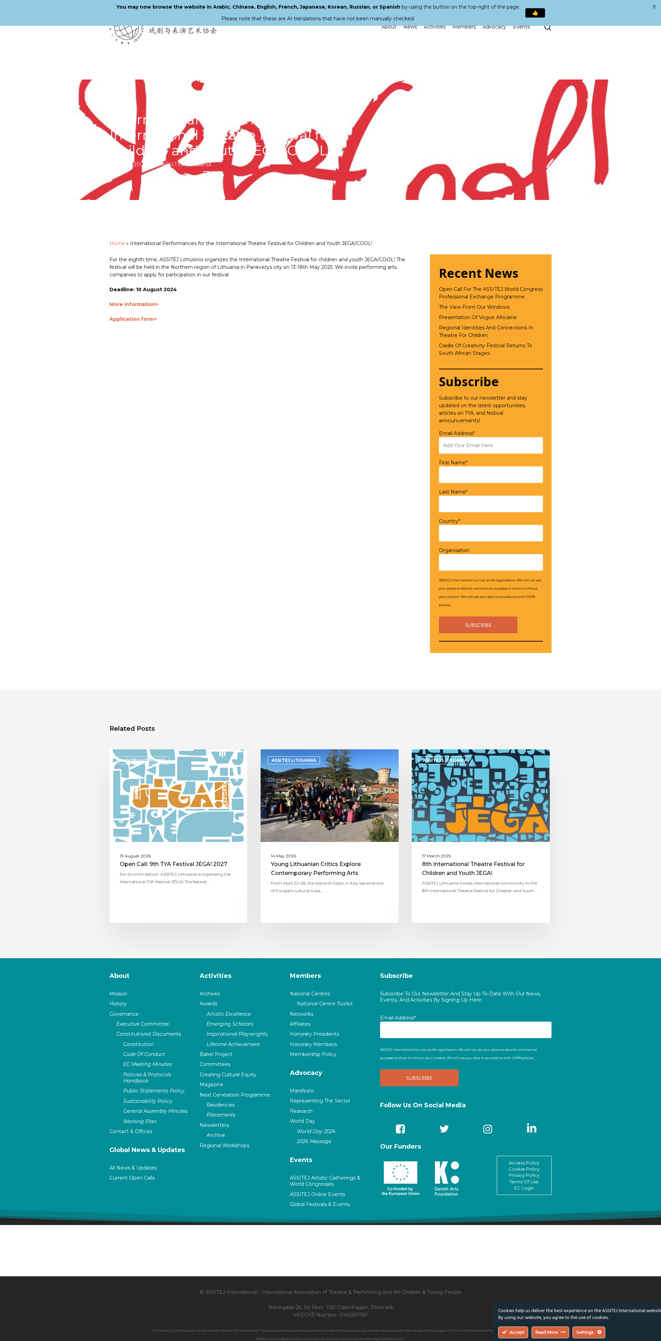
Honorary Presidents (314, 1034)
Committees (215, 1064)
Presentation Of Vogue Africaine (478, 317)
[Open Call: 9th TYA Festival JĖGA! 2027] (178, 836)
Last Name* (453, 492)
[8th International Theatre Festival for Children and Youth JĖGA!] (481, 836)
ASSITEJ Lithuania (186, 164)
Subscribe (396, 976)
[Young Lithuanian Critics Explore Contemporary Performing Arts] (330, 836)
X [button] (654, 7)
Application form (131, 319)
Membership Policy (313, 1054)
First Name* (453, 463)
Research (301, 1111)
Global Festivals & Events (320, 1204)
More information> (133, 304)
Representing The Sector (320, 1101)
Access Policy (524, 1162)
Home (117, 243)
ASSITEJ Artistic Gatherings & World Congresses (325, 1181)
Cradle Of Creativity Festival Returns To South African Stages (485, 349)
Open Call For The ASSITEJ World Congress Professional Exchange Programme (491, 293)
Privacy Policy (524, 1175)
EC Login (524, 1188)
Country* (449, 521)
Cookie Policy (523, 1169)
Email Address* (457, 433)
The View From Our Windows (474, 307)
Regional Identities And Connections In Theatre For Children (486, 331)
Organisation (454, 550)
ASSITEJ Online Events (317, 1194)
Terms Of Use (524, 1181)
